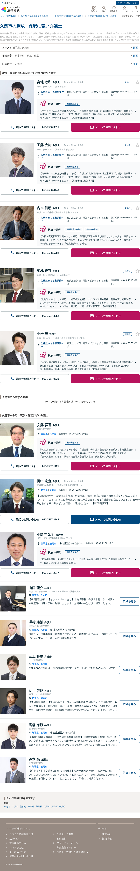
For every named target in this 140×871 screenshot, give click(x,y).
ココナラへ (9, 3)
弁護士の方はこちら (127, 2)
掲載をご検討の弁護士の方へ (72, 852)
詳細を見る (129, 601)
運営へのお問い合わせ (21, 856)
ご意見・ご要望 (65, 834)
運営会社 (107, 834)
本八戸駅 (58, 629)
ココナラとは (16, 847)
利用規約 (61, 838)
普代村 (23, 806)
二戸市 (15, 806)
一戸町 (62, 806)
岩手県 (44, 490)
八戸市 (53, 434)
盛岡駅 (66, 543)
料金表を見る (72, 104)
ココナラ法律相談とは (21, 834)
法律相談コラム (17, 843)
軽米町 (31, 806)
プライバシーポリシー (69, 843)
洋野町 (54, 806)
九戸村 (47, 806)
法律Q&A (14, 838)
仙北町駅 (58, 732)
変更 (135, 47)
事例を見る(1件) (74, 229)
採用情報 (107, 838)
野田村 (39, 806)
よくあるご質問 (17, 852)
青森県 (44, 434)
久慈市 (44, 92)
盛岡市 (53, 490)
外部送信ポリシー (66, 847)
